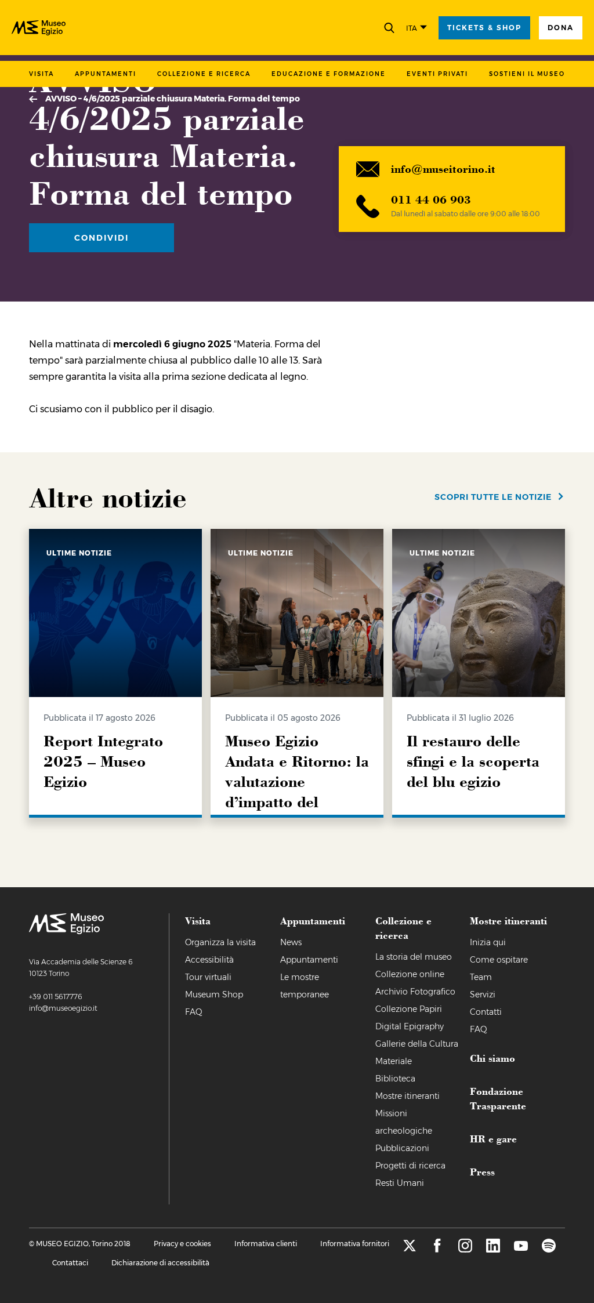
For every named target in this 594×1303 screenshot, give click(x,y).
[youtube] (521, 1249)
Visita (41, 74)
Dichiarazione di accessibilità (160, 1262)
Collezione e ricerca (204, 74)
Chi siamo (492, 1057)
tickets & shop (484, 27)
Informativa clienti (265, 1243)
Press (482, 1171)
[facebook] (437, 1249)
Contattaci (70, 1262)
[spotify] (549, 1249)
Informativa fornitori (354, 1243)
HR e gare (493, 1138)
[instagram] (465, 1249)
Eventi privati (437, 74)
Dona (561, 27)
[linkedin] (493, 1249)
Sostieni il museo (527, 74)
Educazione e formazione (328, 74)
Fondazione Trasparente (498, 1098)
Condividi (101, 238)
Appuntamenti (105, 74)
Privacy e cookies (182, 1243)
